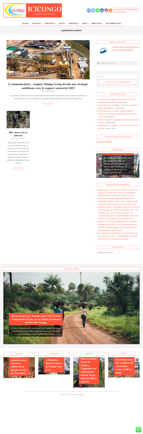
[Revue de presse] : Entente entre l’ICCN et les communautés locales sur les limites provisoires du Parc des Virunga (36, 319)
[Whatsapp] (97, 10)
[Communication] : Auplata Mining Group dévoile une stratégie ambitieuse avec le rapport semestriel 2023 (48, 86)
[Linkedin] (102, 10)
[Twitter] (93, 10)
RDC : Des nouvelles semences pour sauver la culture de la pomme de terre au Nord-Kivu (19, 363)
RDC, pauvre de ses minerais (18, 134)
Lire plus (48, 103)
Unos (69, 394)
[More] (111, 10)
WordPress (81, 394)
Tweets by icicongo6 (104, 141)
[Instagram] (106, 10)
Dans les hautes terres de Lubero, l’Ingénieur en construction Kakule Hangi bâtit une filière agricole (89, 370)
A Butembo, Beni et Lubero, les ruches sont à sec (117, 204)
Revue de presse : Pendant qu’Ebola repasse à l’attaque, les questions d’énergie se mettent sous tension (117, 114)
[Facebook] (89, 10)
